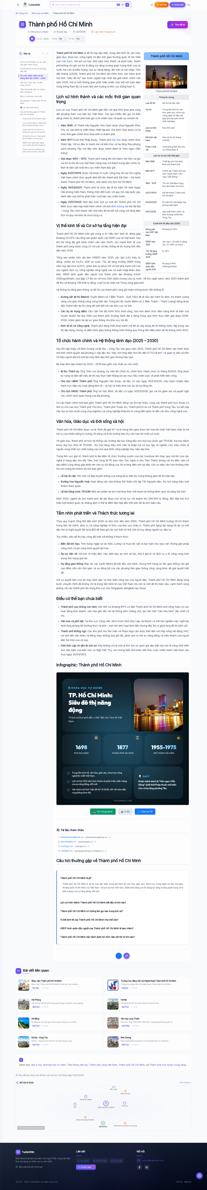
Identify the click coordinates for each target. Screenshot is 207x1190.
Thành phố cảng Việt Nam (103, 1064)
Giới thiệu (85, 1161)
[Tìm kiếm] (127, 5)
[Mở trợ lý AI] (199, 1176)
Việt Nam (67, 61)
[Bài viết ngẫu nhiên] (151, 5)
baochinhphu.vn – (77, 841)
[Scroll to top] (199, 1185)
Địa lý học (36, 1064)
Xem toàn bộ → (185, 1082)
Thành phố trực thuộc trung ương (167, 1064)
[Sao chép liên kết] (126, 956)
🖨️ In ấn (125, 811)
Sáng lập (118, 1161)
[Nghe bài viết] (32, 39)
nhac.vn (187, 1182)
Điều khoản (101, 1161)
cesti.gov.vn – (73, 846)
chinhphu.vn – (82, 850)
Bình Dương (117, 206)
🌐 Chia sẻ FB (145, 811)
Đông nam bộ (80, 1064)
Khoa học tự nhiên (40, 13)
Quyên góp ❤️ (87, 1167)
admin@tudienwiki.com (152, 1160)
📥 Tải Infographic (103, 811)
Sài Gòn (116, 139)
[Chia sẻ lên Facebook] (119, 956)
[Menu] (18, 4)
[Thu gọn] (47, 53)
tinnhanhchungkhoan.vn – (84, 837)
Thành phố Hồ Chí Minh (132, 1064)
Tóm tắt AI (177, 24)
